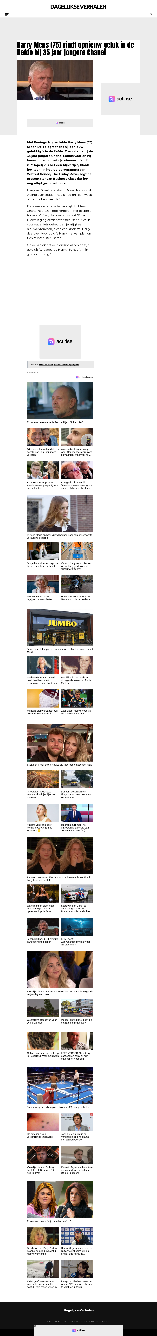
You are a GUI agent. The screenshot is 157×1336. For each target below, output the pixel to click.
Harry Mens (33, 373)
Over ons (106, 1321)
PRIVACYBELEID (53, 1321)
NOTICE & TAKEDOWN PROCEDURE (81, 1321)
